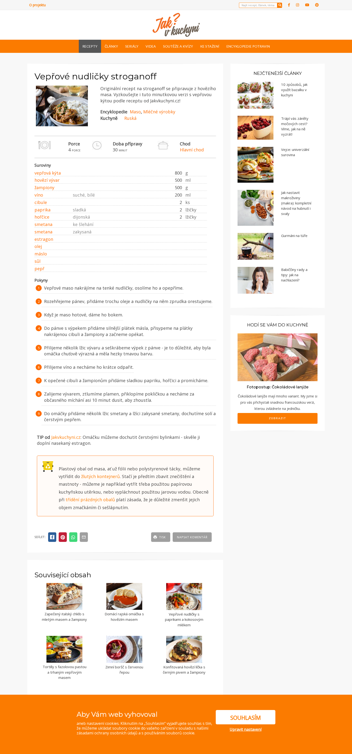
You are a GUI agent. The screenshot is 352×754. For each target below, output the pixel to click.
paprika (42, 210)
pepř (39, 268)
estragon (43, 239)
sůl (37, 261)
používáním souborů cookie (169, 733)
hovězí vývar (47, 180)
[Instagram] (297, 5)
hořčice (41, 217)
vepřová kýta (47, 173)
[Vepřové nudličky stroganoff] (61, 125)
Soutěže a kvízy (178, 46)
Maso (135, 112)
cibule (40, 202)
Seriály (131, 46)
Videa (151, 46)
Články (111, 46)
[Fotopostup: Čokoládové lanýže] (278, 356)
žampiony (44, 187)
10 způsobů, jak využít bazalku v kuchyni (294, 89)
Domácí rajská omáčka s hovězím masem (124, 616)
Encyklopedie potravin (248, 46)
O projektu (37, 5)
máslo (40, 254)
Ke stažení (209, 46)
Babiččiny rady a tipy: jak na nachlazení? (294, 274)
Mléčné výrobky (159, 112)
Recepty (89, 46)
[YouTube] (307, 5)
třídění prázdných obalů (90, 499)
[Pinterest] (317, 5)
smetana (43, 224)
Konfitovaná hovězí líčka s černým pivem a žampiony (184, 670)
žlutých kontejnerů (100, 476)
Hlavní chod (192, 150)
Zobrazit (277, 418)
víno (38, 195)
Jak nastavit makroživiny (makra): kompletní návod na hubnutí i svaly (296, 203)
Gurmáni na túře (294, 235)
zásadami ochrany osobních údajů (107, 733)
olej (38, 246)
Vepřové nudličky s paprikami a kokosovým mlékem (184, 619)
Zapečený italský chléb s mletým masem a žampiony (64, 616)
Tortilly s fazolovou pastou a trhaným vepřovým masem (64, 672)
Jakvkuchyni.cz (65, 437)
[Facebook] (289, 5)
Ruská (130, 118)
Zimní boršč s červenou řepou (124, 670)
